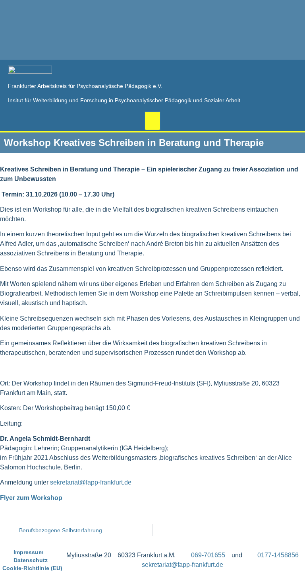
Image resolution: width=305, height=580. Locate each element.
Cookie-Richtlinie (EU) (32, 568)
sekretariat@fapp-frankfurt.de (90, 482)
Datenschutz (31, 560)
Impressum (28, 552)
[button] (152, 120)
